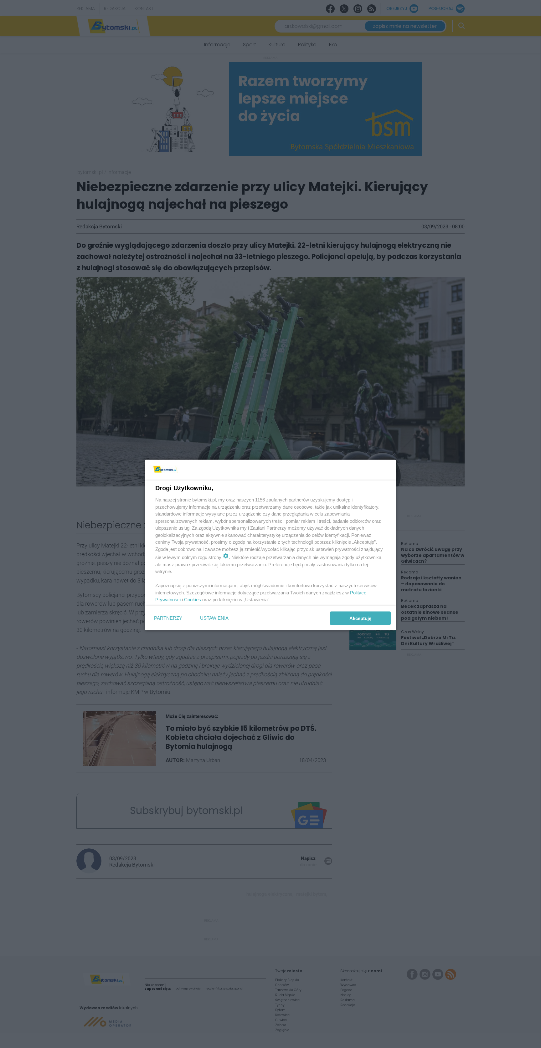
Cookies (192, 599)
